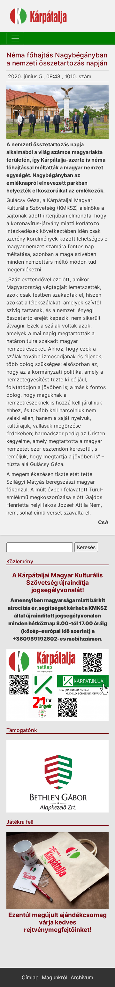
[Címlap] (38, 16)
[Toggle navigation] (15, 38)
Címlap (30, 977)
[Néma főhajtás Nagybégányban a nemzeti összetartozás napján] (57, 112)
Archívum (82, 977)
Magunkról (54, 977)
